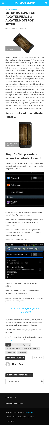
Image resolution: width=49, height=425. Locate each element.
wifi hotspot (9, 340)
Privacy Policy (11, 417)
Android (14, 9)
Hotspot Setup (29, 412)
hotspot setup (11, 352)
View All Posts (38, 357)
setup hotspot (22, 352)
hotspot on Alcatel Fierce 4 (30, 348)
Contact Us (10, 421)
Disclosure (22, 417)
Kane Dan (24, 28)
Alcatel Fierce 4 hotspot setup (21, 345)
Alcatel (8, 9)
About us (31, 417)
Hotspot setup (24, 3)
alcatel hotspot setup (13, 348)
